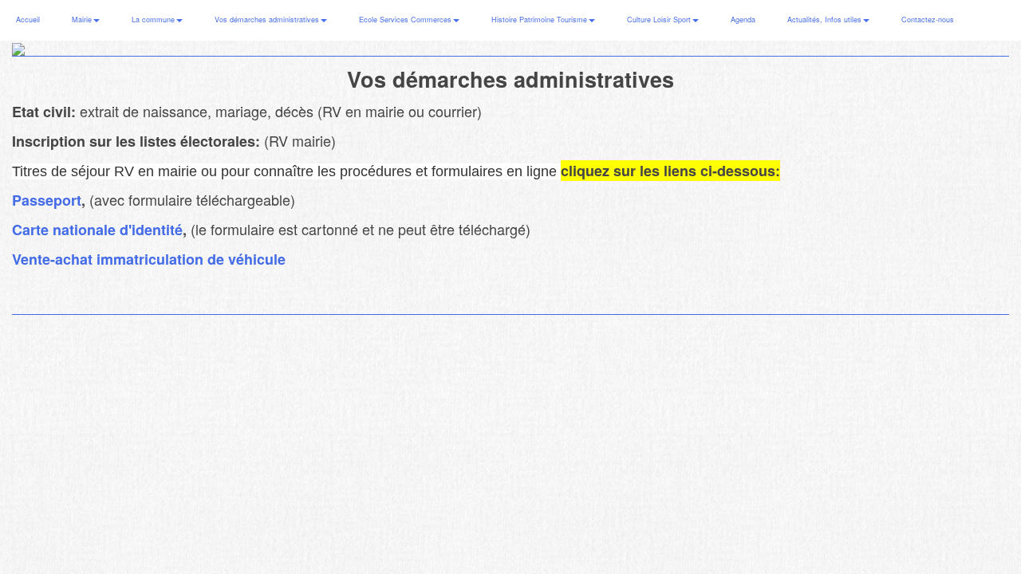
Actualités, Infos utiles (825, 19)
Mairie (83, 19)
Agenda (743, 19)
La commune (154, 19)
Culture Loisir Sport (660, 19)
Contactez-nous (927, 19)
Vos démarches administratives (268, 19)
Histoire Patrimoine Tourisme (540, 19)
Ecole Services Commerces (406, 19)
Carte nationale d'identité (97, 229)
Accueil (28, 19)
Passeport (46, 200)
